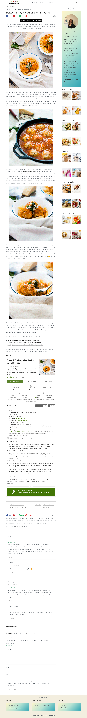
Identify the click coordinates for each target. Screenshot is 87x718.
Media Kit (64, 708)
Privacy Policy (13, 705)
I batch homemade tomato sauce (19, 431)
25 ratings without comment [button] (34, 634)
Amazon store (19, 526)
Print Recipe (38, 20)
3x (54, 405)
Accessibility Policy (15, 708)
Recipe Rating (10, 643)
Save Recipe (48, 381)
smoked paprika (22, 420)
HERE (30, 492)
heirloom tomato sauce (28, 171)
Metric (45, 405)
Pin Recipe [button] (33, 381)
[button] (7, 377)
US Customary (39, 405)
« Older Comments (12, 626)
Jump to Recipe (26, 20)
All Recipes (33, 2)
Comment (9, 649)
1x (49, 405)
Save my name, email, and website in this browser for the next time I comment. (29, 685)
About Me (43, 2)
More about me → (68, 84)
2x (51, 405)
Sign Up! (37, 705)
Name (8, 667)
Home (7, 6)
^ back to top (43, 697)
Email (8, 674)
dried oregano (20, 418)
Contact (50, 2)
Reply (10, 557)
